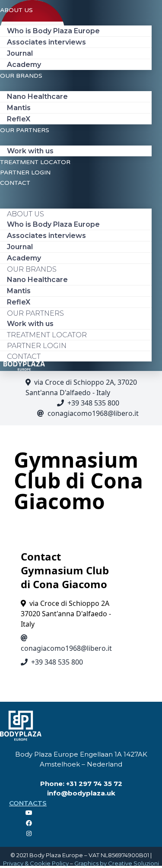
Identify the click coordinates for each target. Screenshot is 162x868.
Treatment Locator (35, 162)
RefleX (18, 119)
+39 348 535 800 (93, 403)
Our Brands (21, 75)
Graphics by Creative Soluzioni (116, 863)
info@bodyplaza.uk (81, 793)
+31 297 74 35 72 (94, 783)
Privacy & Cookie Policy (36, 863)
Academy (24, 64)
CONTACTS (28, 803)
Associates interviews (46, 42)
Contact (15, 183)
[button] (76, 192)
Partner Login (25, 172)
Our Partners (24, 130)
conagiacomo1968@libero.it (93, 413)
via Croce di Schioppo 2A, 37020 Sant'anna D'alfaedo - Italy (81, 387)
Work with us (30, 151)
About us (16, 10)
